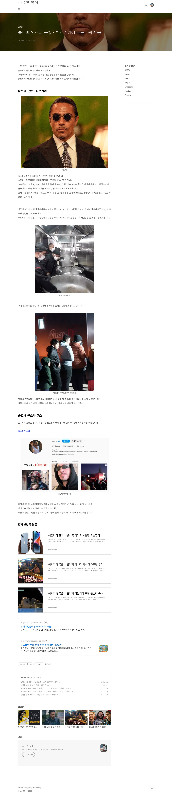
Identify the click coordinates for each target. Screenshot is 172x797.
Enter (23, 677)
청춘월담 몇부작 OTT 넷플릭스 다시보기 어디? (38, 694)
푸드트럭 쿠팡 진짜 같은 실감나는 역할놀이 (41, 644)
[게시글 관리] (30, 664)
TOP (152, 789)
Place (127, 78)
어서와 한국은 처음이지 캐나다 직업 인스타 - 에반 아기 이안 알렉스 (46, 691)
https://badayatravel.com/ (32, 622)
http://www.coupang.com (32, 641)
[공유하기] (27, 664)
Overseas (129, 86)
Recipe (128, 91)
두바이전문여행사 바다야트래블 (36, 626)
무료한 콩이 (28, 2)
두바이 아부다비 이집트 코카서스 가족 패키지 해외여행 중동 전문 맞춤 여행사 (53, 629)
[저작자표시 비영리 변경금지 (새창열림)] (47, 664)
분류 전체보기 (130, 66)
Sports (128, 95)
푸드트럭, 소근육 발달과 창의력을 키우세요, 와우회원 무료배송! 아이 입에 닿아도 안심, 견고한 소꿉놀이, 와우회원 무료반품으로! (56, 649)
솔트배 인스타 (24, 430)
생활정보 (128, 70)
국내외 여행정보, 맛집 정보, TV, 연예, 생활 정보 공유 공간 (43, 749)
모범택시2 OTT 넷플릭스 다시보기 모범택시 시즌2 (39, 682)
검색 (146, 5)
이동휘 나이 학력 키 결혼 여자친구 (33, 685)
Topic (127, 82)
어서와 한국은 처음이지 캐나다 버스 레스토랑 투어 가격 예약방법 (45, 688)
